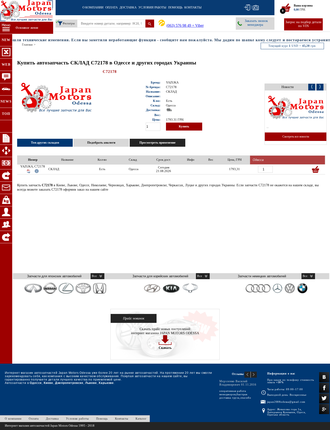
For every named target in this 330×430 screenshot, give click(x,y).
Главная (27, 44)
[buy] (315, 169)
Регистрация (256, 8)
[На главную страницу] (26, 11)
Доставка (128, 7)
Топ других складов (45, 142)
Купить (184, 126)
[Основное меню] (6, 28)
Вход (247, 8)
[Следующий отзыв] (254, 375)
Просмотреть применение (157, 142)
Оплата (111, 7)
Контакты (192, 7)
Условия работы (152, 7)
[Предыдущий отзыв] (247, 375)
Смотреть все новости (295, 136)
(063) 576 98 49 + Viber (185, 25)
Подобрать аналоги (101, 142)
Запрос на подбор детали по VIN (303, 24)
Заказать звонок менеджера (256, 23)
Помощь (175, 7)
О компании (92, 7)
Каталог (141, 418)
